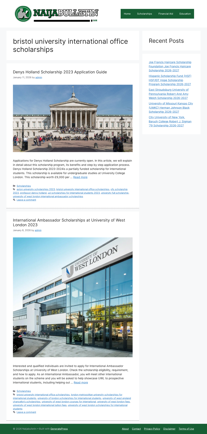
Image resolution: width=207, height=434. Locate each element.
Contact (136, 428)
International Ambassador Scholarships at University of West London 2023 (69, 222)
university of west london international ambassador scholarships (48, 196)
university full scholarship (115, 192)
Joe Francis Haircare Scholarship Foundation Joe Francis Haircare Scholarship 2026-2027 (170, 66)
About (125, 428)
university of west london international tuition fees (40, 405)
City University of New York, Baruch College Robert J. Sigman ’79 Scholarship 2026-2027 (170, 121)
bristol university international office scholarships (82, 189)
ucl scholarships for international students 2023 (74, 192)
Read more (80, 177)
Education (185, 13)
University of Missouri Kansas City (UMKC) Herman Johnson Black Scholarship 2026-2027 (171, 107)
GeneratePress (59, 428)
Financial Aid (165, 13)
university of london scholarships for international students (69, 398)
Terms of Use (186, 428)
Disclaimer (169, 428)
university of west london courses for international (69, 401)
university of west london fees (113, 401)
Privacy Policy (152, 428)
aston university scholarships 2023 (36, 189)
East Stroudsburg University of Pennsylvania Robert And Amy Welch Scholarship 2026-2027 (169, 94)
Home (127, 13)
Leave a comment (26, 199)
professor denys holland (33, 192)
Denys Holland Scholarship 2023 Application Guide (60, 72)
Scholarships (144, 13)
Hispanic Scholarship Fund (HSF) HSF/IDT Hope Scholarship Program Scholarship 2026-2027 (170, 80)
